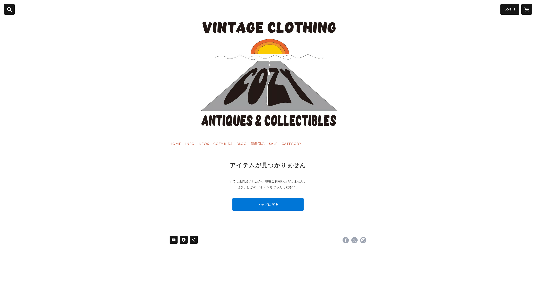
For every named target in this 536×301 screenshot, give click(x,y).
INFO (190, 143)
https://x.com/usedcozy (354, 240)
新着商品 (258, 143)
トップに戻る (268, 204)
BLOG (241, 143)
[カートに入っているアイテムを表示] (526, 9)
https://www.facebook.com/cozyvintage (346, 240)
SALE (273, 143)
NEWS (204, 143)
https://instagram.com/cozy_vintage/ (363, 240)
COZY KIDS (222, 143)
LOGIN (510, 9)
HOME (175, 143)
